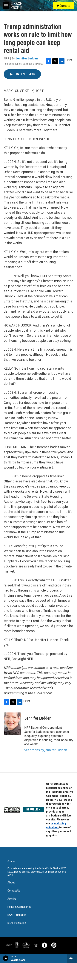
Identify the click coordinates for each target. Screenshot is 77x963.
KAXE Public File (16, 915)
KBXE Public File (16, 923)
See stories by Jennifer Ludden (45, 750)
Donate (65, 5)
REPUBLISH (33, 809)
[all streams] (72, 958)
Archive (11, 898)
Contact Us (13, 890)
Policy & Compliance (19, 906)
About (11, 882)
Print (68, 60)
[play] (5, 958)
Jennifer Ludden (27, 58)
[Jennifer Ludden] (12, 723)
